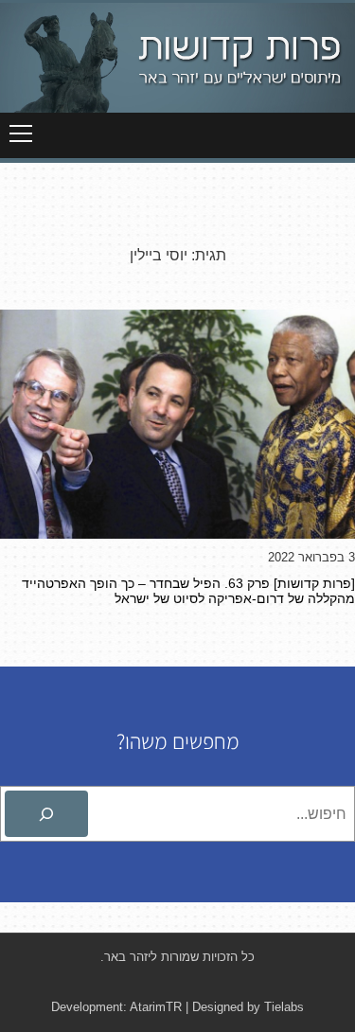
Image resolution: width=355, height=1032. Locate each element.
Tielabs (284, 1007)
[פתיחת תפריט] (21, 133)
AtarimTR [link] (156, 1007)
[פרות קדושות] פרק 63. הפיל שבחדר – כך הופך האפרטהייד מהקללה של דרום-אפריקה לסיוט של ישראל (188, 591)
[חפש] (46, 814)
